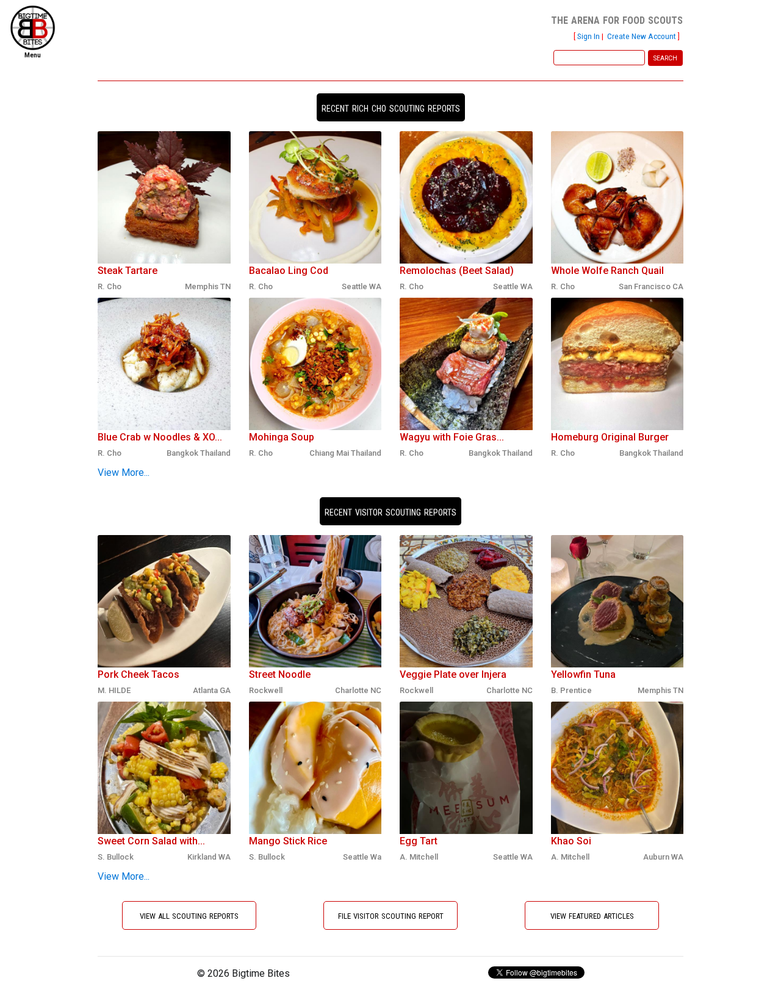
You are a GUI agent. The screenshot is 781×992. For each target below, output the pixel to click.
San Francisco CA (651, 286)
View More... (123, 472)
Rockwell (266, 690)
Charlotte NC (358, 690)
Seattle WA (361, 286)
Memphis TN (208, 286)
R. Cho (109, 286)
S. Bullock (116, 856)
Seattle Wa (362, 856)
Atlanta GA (212, 690)
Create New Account (641, 36)
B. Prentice (571, 690)
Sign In (588, 36)
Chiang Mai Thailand (345, 453)
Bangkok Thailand (199, 453)
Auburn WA (663, 856)
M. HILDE (114, 690)
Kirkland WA (209, 856)
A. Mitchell (419, 856)
